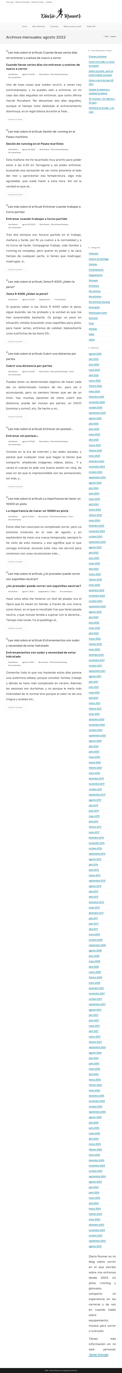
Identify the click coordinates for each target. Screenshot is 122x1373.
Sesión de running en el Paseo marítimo (35, 143)
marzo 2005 (95, 1144)
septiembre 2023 (97, 542)
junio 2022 (94, 622)
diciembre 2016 (96, 837)
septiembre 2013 (97, 880)
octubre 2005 (95, 1106)
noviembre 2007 (97, 993)
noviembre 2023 (97, 531)
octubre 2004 (95, 1171)
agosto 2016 (95, 859)
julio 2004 (94, 1187)
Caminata (93, 253)
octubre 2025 (95, 407)
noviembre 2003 (97, 1230)
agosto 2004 (95, 1181)
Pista (71, 372)
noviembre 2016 (97, 843)
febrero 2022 (95, 644)
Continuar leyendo (17, 120)
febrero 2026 (95, 386)
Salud (53, 592)
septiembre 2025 (97, 413)
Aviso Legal (10, 2)
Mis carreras (95, 291)
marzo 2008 (95, 972)
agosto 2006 (95, 1052)
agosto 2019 (95, 800)
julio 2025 (94, 423)
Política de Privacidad (22, 2)
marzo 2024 (95, 509)
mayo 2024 (94, 499)
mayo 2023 (94, 563)
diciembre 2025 (96, 396)
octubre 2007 (95, 999)
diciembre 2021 (96, 655)
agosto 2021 (95, 676)
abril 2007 (94, 1031)
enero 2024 (94, 520)
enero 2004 (94, 1219)
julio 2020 (94, 746)
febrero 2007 (95, 1042)
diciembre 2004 (96, 1160)
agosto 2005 (95, 1117)
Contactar (49, 2)
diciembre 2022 (96, 590)
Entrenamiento (96, 269)
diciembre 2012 (96, 902)
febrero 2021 (95, 708)
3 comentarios (60, 300)
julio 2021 (93, 681)
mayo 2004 (94, 1198)
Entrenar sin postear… (22, 436)
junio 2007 (94, 1020)
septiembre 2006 (97, 1047)
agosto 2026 (95, 353)
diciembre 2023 (96, 525)
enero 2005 (94, 1155)
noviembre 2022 (97, 595)
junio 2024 (94, 493)
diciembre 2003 (96, 1224)
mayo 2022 (94, 628)
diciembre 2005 (96, 1095)
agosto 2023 (95, 547)
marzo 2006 (95, 1079)
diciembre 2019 (96, 778)
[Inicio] (102, 36)
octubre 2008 (95, 940)
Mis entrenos (44, 74)
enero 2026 (94, 391)
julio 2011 (93, 918)
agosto (113, 36)
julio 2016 (93, 864)
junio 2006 (94, 1063)
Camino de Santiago (99, 259)
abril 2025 (94, 439)
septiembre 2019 (97, 794)
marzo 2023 (95, 574)
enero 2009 (94, 934)
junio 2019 (94, 810)
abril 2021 (93, 698)
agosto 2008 (95, 950)
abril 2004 (94, 1203)
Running (93, 329)
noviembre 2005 (97, 1101)
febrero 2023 (95, 579)
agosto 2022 (95, 612)
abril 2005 (94, 1138)
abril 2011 (93, 929)
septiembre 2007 (97, 1004)
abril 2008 (94, 966)
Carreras (93, 264)
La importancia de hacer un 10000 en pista (37, 511)
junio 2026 (94, 364)
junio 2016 (94, 870)
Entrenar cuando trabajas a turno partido (36, 219)
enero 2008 (94, 983)
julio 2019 (93, 805)
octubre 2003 (95, 1235)
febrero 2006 (95, 1085)
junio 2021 (94, 687)
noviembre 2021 (97, 660)
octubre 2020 (95, 730)
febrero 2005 (95, 1149)
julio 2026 (94, 359)
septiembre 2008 (97, 945)
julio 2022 (94, 617)
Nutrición (93, 318)
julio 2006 (94, 1058)
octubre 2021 (95, 665)
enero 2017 (94, 832)
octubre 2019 (95, 789)
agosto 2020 (95, 741)
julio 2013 (93, 891)
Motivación (94, 307)
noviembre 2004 (97, 1165)
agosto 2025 (95, 418)
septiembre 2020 (97, 735)
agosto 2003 (95, 1246)
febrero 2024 (95, 515)
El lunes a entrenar (98, 56)
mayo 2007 (94, 1026)
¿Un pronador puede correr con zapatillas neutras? (43, 586)
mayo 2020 (94, 757)
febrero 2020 (95, 767)
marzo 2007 (95, 1036)
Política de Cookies (37, 2)
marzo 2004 (95, 1208)
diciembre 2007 (96, 988)
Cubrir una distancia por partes (29, 366)
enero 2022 (94, 649)
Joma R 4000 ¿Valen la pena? (27, 294)
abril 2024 (94, 504)
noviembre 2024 (97, 466)
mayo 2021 (94, 692)
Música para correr (98, 312)
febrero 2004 (95, 1214)
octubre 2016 (95, 848)
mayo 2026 (94, 370)
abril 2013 (93, 896)
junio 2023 (94, 558)
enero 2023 (94, 585)
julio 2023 (94, 552)
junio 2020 (94, 751)
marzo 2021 (94, 703)
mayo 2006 (94, 1069)
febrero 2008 (95, 977)
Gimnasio (93, 280)
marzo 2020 (95, 762)
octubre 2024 (95, 472)
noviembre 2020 (97, 724)
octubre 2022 (95, 601)
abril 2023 (94, 569)
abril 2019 (93, 821)
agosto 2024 (95, 482)
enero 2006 (94, 1090)
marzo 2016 (94, 875)
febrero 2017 (95, 827)
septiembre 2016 (97, 853)
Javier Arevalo (98, 1354)
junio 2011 (94, 923)
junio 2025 (94, 429)
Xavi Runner (13, 74)
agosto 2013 (95, 886)
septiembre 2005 (97, 1112)
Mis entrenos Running (59, 74)
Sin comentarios (14, 78)
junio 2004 (94, 1192)
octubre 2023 (95, 536)
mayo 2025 (94, 434)
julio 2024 (94, 488)
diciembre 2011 (96, 913)
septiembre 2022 (97, 606)
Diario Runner (54, 1370)
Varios (92, 339)
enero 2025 (94, 456)
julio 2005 (94, 1122)
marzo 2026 (95, 380)
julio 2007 (93, 1015)
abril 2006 (94, 1074)
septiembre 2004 (97, 1176)
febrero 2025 (95, 450)
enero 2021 (94, 714)
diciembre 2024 (96, 461)
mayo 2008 (94, 961)
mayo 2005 (94, 1133)
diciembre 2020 (96, 719)
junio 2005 (94, 1128)
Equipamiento (44, 300)
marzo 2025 (95, 445)
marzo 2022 (95, 638)
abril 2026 (94, 375)
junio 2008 (94, 956)
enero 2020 (94, 773)
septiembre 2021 (97, 671)
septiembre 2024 (97, 477)
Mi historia (94, 286)
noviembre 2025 (97, 402)
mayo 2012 (94, 907)
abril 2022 (94, 633)
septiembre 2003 (97, 1241)
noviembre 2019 (97, 784)
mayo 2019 (94, 816)
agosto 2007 (95, 1009)
